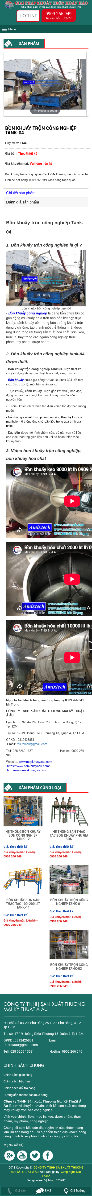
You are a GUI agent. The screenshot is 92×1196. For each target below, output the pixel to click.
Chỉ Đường (77, 1190)
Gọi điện (20, 1190)
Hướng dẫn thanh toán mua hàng (25, 1095)
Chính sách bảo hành (17, 1081)
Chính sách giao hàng (18, 1074)
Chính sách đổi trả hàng (19, 1088)
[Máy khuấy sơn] (48, 1155)
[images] (10, 1155)
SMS (47, 1190)
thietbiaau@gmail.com (32, 744)
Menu (12, 29)
